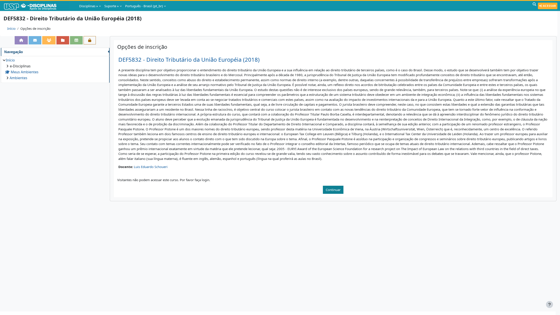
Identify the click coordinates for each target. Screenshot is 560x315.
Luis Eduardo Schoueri (151, 166)
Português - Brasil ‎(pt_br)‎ (144, 6)
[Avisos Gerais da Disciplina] (35, 40)
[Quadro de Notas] (76, 40)
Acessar (549, 6)
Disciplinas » (88, 6)
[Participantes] (49, 40)
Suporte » (111, 6)
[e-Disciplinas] (37, 6)
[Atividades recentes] (62, 40)
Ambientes (18, 77)
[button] (534, 6)
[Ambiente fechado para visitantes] (90, 40)
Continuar (333, 189)
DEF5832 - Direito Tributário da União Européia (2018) (189, 59)
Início (11, 28)
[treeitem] (55, 69)
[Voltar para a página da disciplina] (21, 40)
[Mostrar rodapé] (549, 304)
